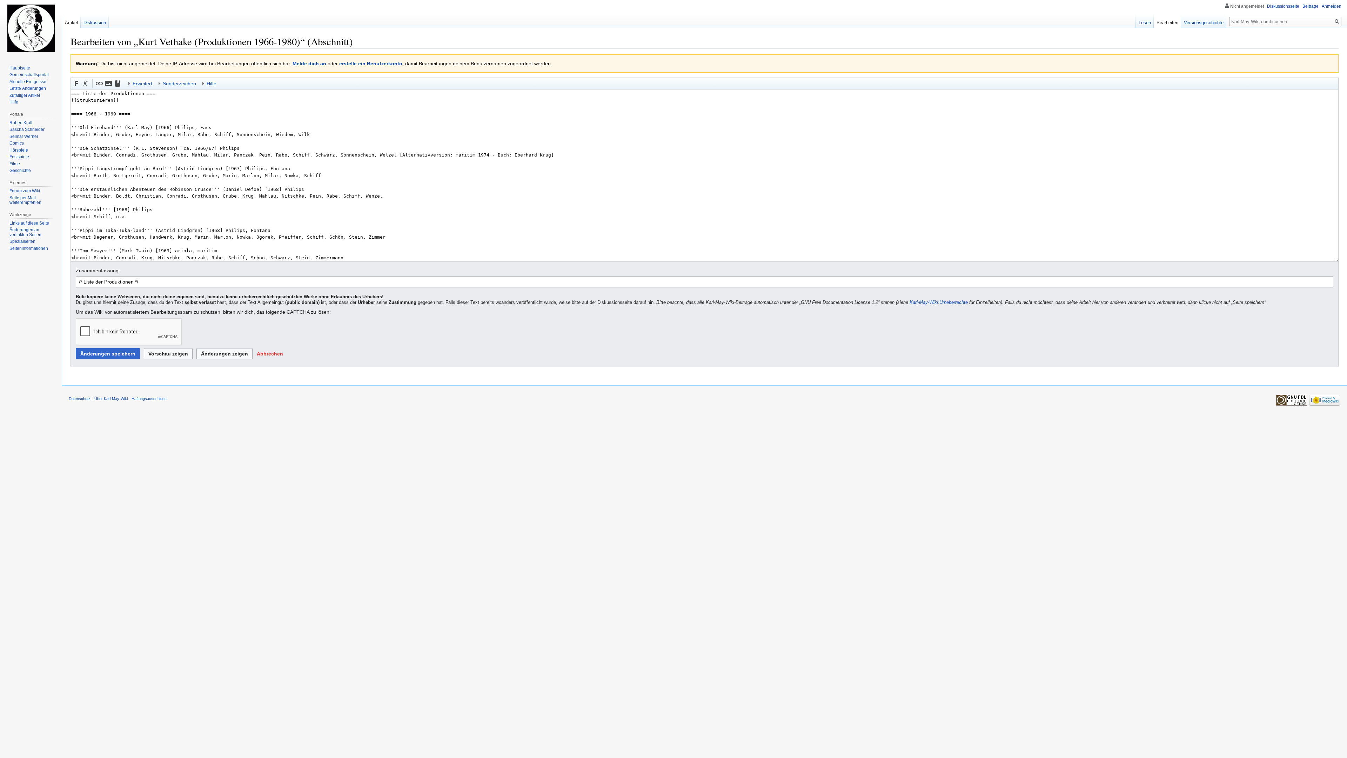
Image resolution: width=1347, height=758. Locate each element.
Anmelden (1331, 6)
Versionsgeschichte (1204, 22)
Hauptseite (19, 68)
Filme (14, 163)
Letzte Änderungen (27, 88)
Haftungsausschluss (149, 399)
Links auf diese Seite (29, 223)
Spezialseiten (22, 241)
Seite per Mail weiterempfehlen (25, 200)
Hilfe (13, 102)
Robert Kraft (20, 122)
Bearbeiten (1167, 22)
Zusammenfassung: (98, 270)
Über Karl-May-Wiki (111, 399)
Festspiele (19, 156)
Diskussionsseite (1283, 6)
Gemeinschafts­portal (29, 74)
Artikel (71, 22)
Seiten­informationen (28, 248)
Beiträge (1310, 6)
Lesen (1145, 22)
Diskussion (94, 22)
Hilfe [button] (211, 83)
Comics (16, 143)
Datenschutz (80, 399)
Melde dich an (309, 63)
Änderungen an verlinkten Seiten (25, 232)
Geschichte (20, 170)
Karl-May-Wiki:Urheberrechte (939, 302)
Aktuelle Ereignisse (27, 81)
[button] (76, 83)
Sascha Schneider (27, 129)
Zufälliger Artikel (24, 95)
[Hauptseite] (31, 28)
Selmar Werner (23, 136)
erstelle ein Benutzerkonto (370, 63)
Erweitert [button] (142, 83)
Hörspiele (18, 150)
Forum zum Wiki (24, 190)
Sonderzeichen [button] (179, 83)
